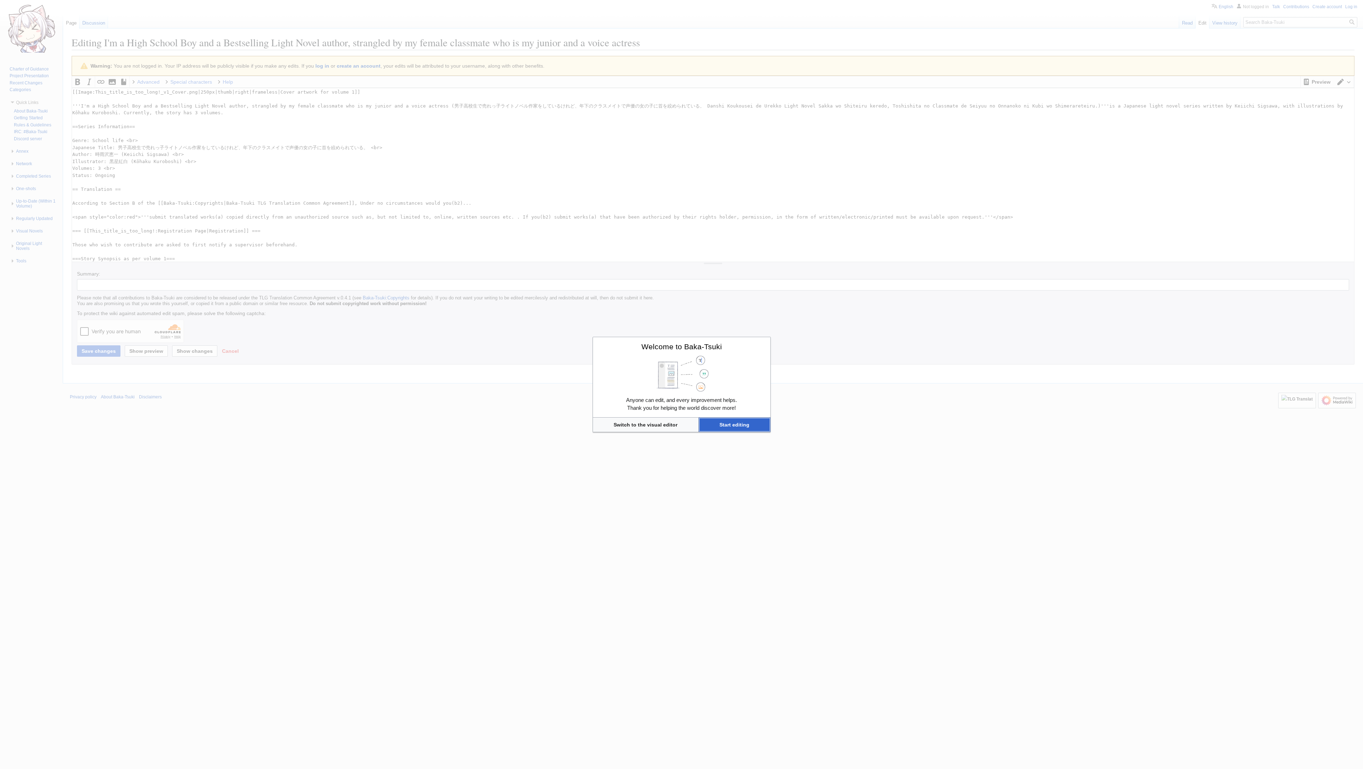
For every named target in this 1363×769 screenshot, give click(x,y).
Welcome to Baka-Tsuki (681, 346)
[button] (645, 425)
